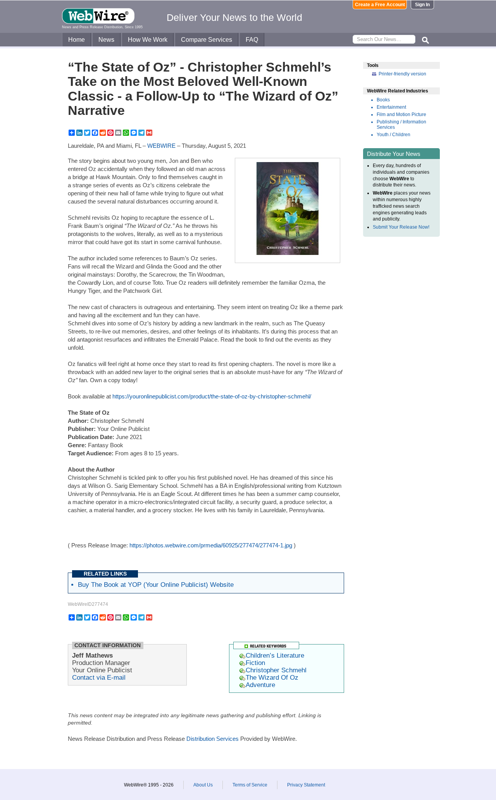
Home (76, 39)
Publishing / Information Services (401, 124)
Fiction (255, 662)
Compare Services (206, 39)
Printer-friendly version (402, 74)
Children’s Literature (275, 655)
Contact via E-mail (99, 677)
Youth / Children (393, 134)
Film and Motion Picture (401, 114)
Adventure (260, 684)
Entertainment (391, 107)
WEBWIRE (161, 145)
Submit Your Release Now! (401, 227)
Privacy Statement (306, 785)
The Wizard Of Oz (272, 677)
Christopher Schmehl (276, 670)
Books (383, 100)
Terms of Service (249, 785)
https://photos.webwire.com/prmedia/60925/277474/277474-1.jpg (210, 545)
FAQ (252, 39)
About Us (203, 785)
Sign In (422, 4)
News (106, 39)
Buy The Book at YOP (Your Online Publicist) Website (156, 584)
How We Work (147, 39)
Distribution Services (212, 738)
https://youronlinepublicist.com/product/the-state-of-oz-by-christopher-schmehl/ (211, 396)
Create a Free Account (380, 4)
